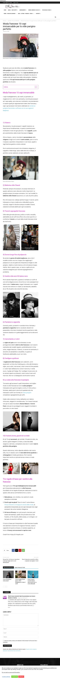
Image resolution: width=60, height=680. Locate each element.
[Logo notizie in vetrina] (13, 6)
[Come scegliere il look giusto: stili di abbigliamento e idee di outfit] (20, 574)
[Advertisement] (21, 63)
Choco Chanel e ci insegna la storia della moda (18, 504)
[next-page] (6, 587)
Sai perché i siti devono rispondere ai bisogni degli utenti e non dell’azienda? (11, 561)
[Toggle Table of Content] (35, 87)
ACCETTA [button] (14, 676)
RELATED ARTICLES (8, 567)
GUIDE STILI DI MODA (13, 21)
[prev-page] (4, 587)
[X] (16, 550)
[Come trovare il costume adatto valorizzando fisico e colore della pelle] (33, 574)
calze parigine (26, 392)
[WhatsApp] (23, 550)
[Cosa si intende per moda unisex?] (8, 574)
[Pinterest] (20, 550)
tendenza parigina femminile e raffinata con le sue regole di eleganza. (19, 108)
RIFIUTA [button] (21, 676)
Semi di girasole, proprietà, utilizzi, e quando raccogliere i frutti (30, 560)
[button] (55, 17)
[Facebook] (13, 550)
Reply (9, 607)
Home (4, 21)
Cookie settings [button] (6, 676)
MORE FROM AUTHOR (20, 567)
